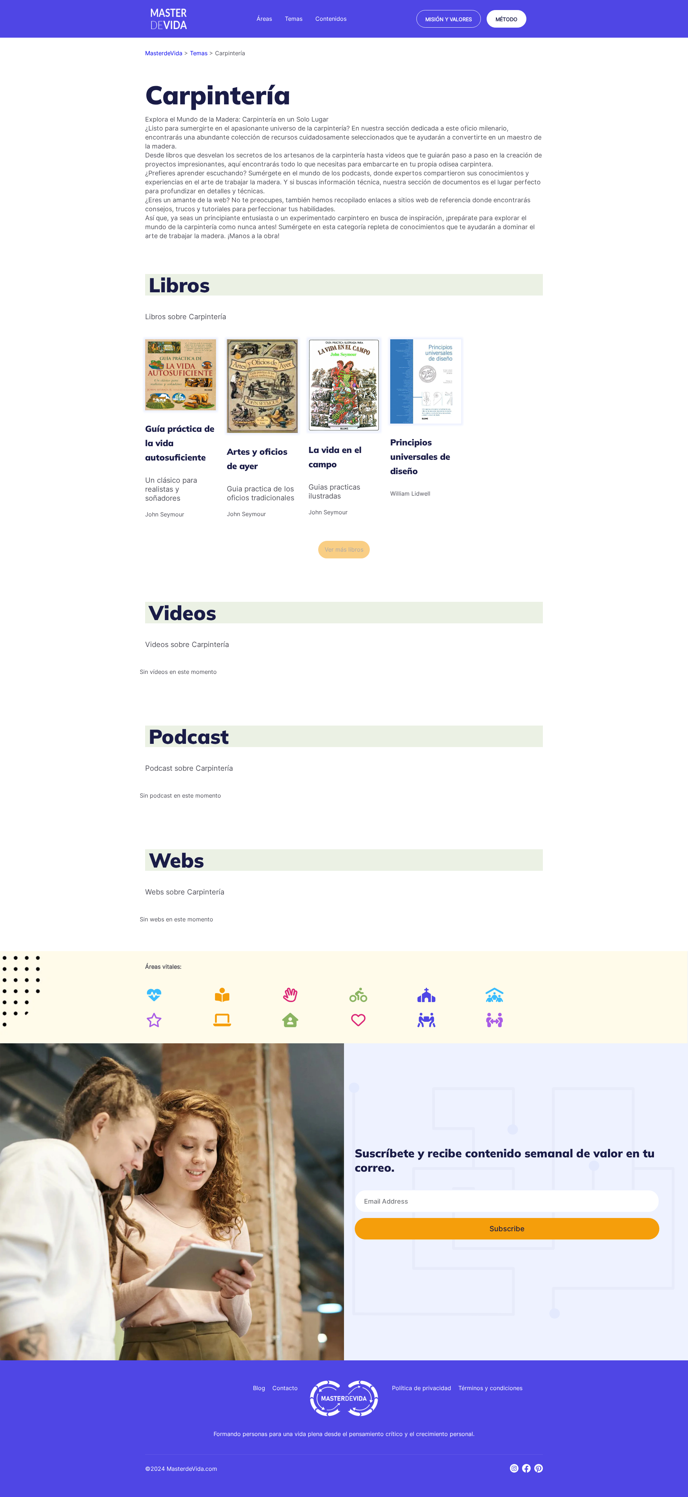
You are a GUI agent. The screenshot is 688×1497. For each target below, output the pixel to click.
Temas (199, 53)
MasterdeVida (164, 53)
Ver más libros (344, 549)
